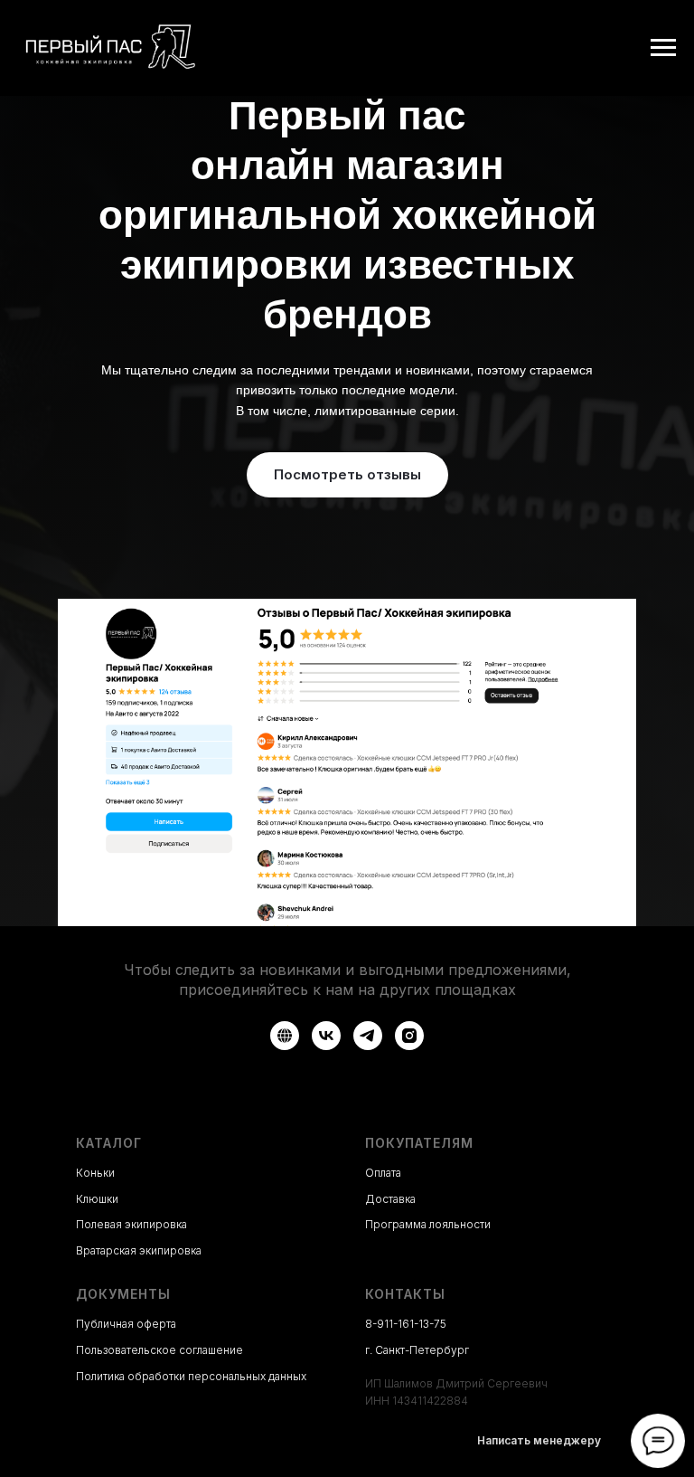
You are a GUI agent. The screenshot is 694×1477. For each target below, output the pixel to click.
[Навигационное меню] (663, 48)
